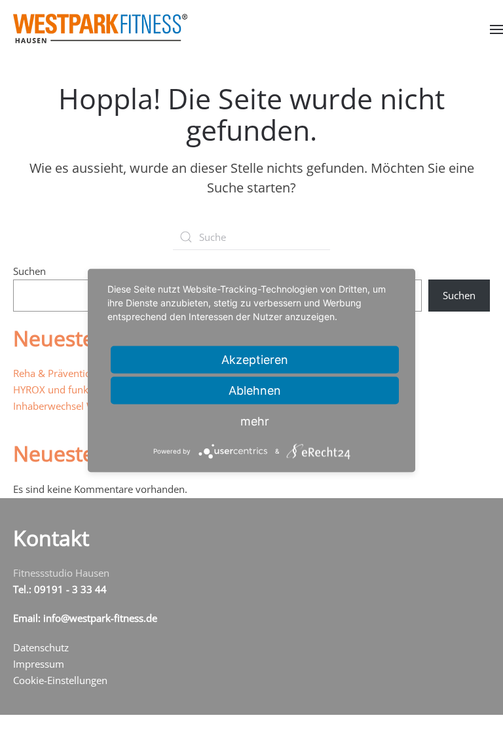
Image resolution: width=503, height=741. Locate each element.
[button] (496, 29)
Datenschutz (41, 647)
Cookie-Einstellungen (60, 680)
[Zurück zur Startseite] (100, 28)
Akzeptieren (254, 360)
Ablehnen (255, 390)
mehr (254, 421)
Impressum (38, 663)
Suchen (29, 271)
